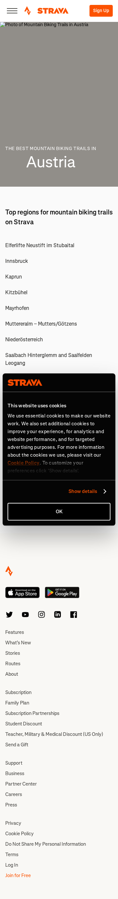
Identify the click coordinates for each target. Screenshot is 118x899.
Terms (11, 854)
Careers (13, 794)
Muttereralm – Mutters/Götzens (41, 323)
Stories (12, 653)
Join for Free (18, 875)
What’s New (18, 642)
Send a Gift (16, 744)
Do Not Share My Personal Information (45, 844)
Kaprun (13, 276)
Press (11, 805)
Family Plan (17, 703)
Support (13, 763)
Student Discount (23, 724)
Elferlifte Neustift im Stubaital (39, 245)
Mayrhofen (17, 308)
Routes (12, 663)
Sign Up (101, 11)
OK (59, 511)
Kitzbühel (16, 292)
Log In (11, 865)
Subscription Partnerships (32, 713)
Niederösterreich (24, 339)
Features (14, 632)
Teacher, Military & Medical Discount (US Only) (54, 734)
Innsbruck (16, 261)
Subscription (18, 692)
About (11, 674)
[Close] (12, 11)
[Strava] (46, 11)
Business (14, 773)
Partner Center (21, 784)
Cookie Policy (19, 833)
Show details (83, 491)
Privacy (13, 823)
